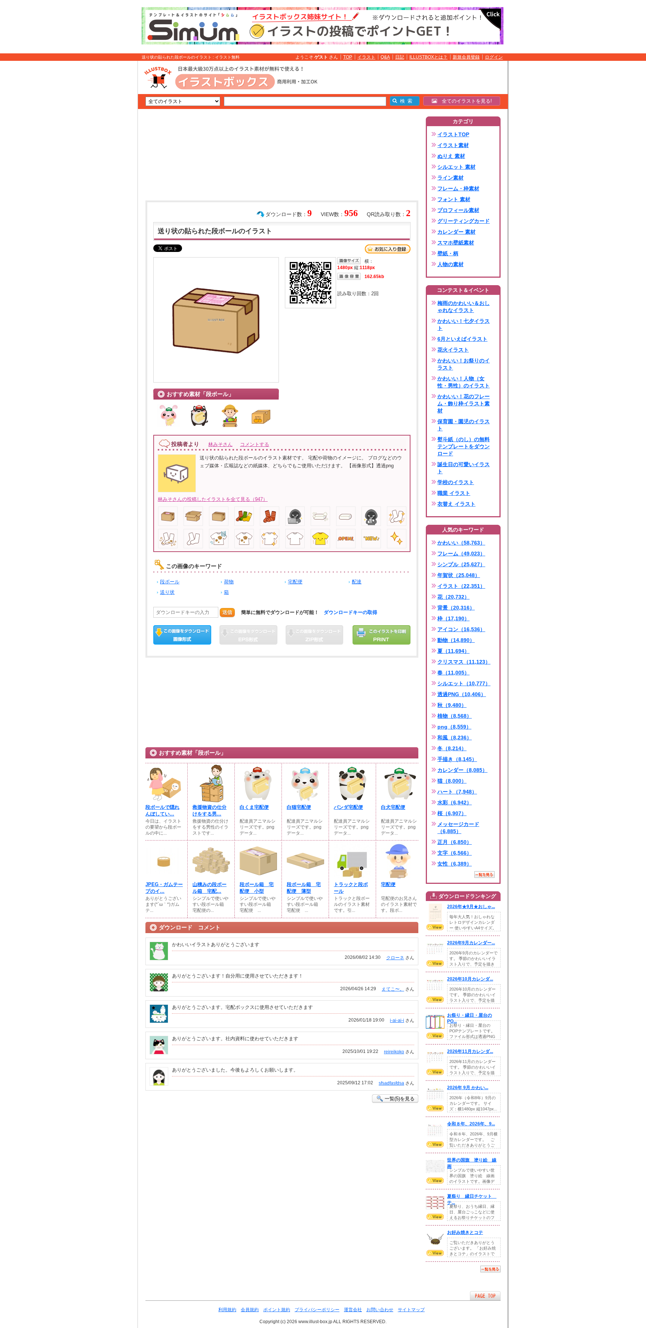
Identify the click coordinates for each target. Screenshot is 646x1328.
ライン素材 (450, 178)
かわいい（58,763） (461, 543)
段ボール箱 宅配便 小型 (257, 888)
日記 (399, 57)
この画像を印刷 (381, 635)
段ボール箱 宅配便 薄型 (304, 888)
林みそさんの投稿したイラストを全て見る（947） (213, 499)
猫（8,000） (452, 781)
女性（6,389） (454, 864)
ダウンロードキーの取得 (350, 612)
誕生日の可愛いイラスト (463, 467)
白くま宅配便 (254, 807)
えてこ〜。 (393, 989)
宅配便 (295, 581)
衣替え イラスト (456, 504)
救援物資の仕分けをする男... (210, 810)
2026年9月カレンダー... (471, 942)
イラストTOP (453, 134)
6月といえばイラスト (462, 339)
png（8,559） (454, 727)
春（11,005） (453, 673)
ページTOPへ (485, 1295)
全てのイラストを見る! (464, 101)
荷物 (229, 581)
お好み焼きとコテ (465, 1232)
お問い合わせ (379, 1309)
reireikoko (394, 1051)
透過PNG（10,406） (461, 694)
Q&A (385, 57)
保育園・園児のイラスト (463, 424)
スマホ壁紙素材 (455, 243)
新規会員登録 (466, 57)
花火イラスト (453, 350)
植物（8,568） (454, 716)
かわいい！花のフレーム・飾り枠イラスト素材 (463, 403)
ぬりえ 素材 (451, 156)
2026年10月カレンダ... (470, 979)
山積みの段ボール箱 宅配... (210, 888)
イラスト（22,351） (461, 586)
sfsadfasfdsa (391, 1083)
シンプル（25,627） (461, 564)
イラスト (366, 57)
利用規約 (227, 1309)
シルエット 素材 (456, 167)
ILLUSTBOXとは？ (428, 57)
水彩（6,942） (454, 802)
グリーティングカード (463, 221)
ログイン (494, 57)
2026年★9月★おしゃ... (471, 906)
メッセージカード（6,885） (458, 827)
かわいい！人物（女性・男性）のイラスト (463, 382)
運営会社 (353, 1309)
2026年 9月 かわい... (467, 1087)
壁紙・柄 (447, 253)
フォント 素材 (453, 199)
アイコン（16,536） (461, 629)
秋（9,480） (452, 705)
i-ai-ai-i (397, 1020)
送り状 (167, 592)
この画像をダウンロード (182, 635)
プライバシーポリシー (317, 1309)
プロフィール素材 (458, 210)
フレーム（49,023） (461, 554)
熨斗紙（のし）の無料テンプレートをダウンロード (463, 446)
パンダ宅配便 (348, 807)
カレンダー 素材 (456, 232)
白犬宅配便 (393, 807)
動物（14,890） (456, 640)
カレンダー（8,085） (462, 770)
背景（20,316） (456, 608)
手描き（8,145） (457, 759)
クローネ (395, 957)
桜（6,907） (452, 813)
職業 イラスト (453, 493)
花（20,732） (453, 597)
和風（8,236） (454, 738)
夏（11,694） (453, 651)
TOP (347, 57)
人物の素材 (450, 264)
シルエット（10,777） (463, 683)
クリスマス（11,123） (463, 662)
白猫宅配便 (299, 807)
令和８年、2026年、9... (471, 1123)
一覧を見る (484, 874)
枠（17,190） (453, 618)
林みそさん (220, 444)
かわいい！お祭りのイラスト (463, 364)
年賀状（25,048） (458, 575)
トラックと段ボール (351, 888)
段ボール (169, 581)
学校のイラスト (455, 482)
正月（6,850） (454, 842)
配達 (357, 581)
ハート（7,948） (457, 792)
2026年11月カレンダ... (470, 1051)
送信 (227, 612)
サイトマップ (411, 1309)
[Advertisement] (102, 177)
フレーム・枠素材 (458, 188)
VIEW (435, 927)
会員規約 (250, 1309)
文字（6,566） (454, 853)
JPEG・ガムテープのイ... (164, 888)
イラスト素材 (453, 145)
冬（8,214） (452, 748)
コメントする (254, 444)
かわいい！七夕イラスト (463, 324)
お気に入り (387, 248)
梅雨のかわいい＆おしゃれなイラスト (463, 306)
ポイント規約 (276, 1309)
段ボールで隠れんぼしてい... (162, 810)
